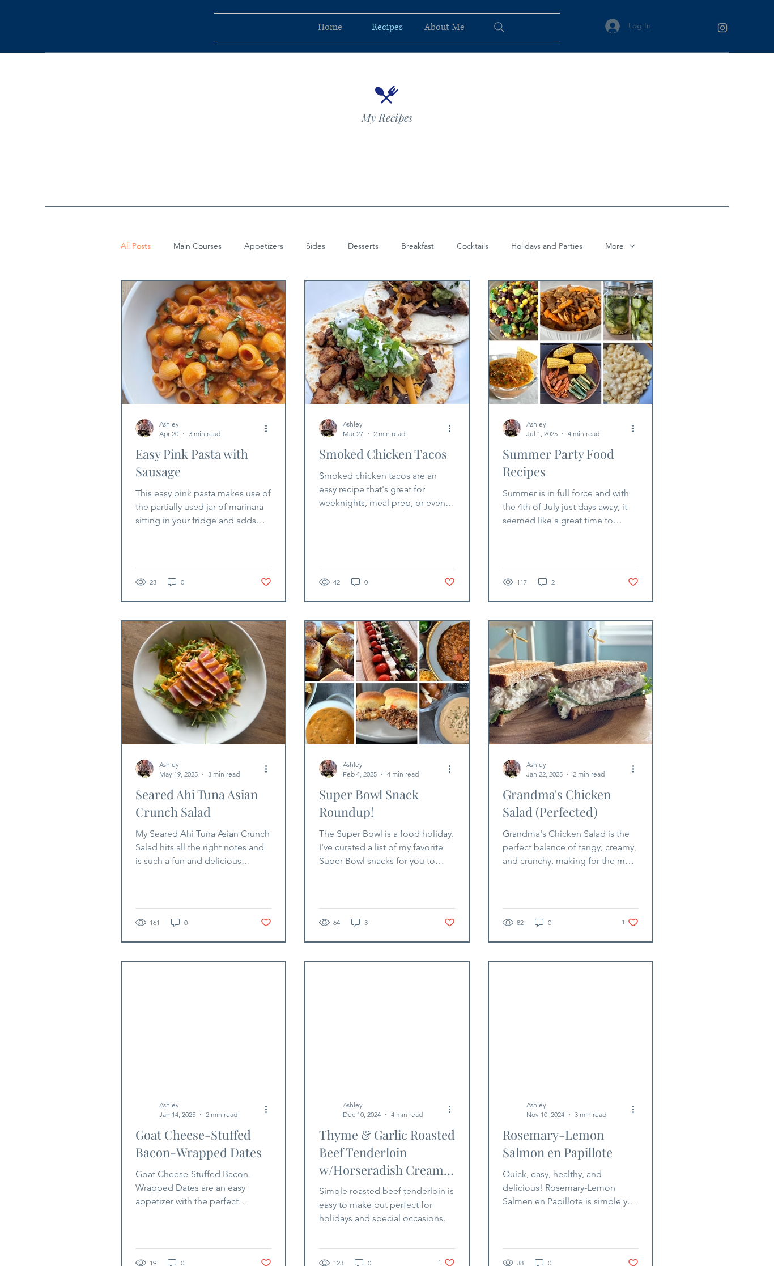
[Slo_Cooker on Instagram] (722, 28)
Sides (315, 246)
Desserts (363, 246)
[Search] (499, 27)
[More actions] (270, 428)
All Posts (136, 246)
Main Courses (197, 246)
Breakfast (417, 246)
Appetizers (263, 246)
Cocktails (472, 246)
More (614, 246)
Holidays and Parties (546, 246)
